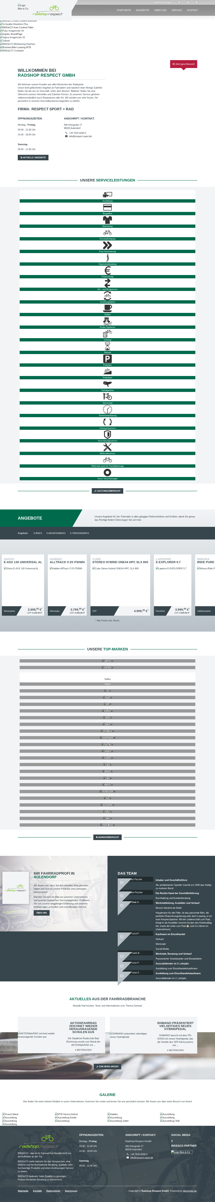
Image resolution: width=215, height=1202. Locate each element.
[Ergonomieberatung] (107, 258)
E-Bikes (38, 533)
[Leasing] (107, 333)
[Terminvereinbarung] (107, 409)
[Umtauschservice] (107, 422)
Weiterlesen (83, 1050)
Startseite (124, 10)
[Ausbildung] (107, 194)
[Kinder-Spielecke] (107, 321)
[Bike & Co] (181, 1152)
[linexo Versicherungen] (107, 472)
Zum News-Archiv (108, 1066)
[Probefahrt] (107, 371)
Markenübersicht (108, 837)
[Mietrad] (107, 346)
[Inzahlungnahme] (107, 295)
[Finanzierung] (107, 270)
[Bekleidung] (107, 220)
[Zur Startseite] (48, 10)
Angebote (142, 10)
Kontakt (192, 10)
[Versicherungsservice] (107, 434)
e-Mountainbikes (56, 533)
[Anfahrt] (196, 2)
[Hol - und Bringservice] (107, 283)
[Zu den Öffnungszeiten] (188, 2)
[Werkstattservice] (107, 447)
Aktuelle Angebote (34, 157)
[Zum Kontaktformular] (135, 881)
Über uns (160, 10)
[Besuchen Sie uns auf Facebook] (179, 2)
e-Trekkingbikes (79, 533)
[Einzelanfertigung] (107, 232)
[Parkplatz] (107, 359)
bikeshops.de (190, 1191)
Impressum (71, 1191)
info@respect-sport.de (80, 136)
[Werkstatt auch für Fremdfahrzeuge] (107, 460)
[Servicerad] (107, 396)
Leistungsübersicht (108, 491)
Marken (75, 91)
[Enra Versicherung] (107, 245)
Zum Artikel (24, 577)
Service (177, 10)
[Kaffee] (107, 308)
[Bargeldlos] (107, 207)
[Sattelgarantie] (107, 384)
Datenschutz (53, 1191)
